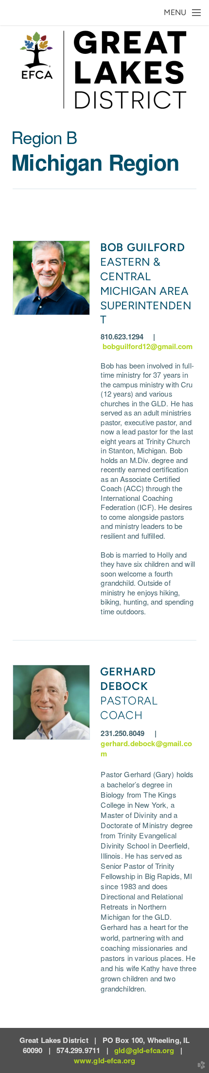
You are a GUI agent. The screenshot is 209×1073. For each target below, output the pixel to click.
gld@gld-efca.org (144, 1050)
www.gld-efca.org (104, 1060)
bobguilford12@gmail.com (147, 346)
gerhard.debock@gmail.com (146, 748)
